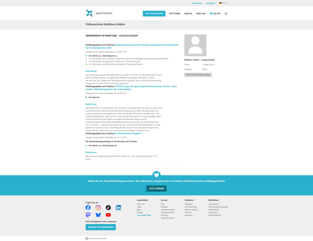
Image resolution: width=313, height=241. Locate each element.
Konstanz (111, 35)
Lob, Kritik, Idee (144, 215)
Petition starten (154, 13)
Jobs (139, 207)
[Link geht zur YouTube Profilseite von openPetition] (108, 215)
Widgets (164, 207)
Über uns (141, 204)
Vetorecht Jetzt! (167, 218)
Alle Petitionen (191, 207)
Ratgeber (188, 204)
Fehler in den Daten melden (198, 75)
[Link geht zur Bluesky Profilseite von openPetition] (98, 215)
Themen (188, 212)
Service (188, 13)
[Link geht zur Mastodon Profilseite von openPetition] (88, 215)
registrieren (197, 3)
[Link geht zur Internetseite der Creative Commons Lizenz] (87, 238)
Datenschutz (213, 210)
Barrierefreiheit (214, 215)
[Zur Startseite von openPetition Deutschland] (99, 13)
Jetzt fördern (156, 188)
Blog (139, 210)
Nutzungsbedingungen (218, 207)
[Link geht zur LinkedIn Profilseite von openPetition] (118, 207)
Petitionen (175, 13)
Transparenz (213, 204)
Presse (140, 212)
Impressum (213, 212)
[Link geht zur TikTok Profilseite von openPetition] (108, 207)
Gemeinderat (94, 35)
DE (223, 3)
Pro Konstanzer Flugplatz (128, 133)
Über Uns (201, 13)
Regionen (189, 215)
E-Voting (164, 215)
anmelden (210, 3)
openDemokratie (168, 210)
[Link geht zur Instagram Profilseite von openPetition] (98, 207)
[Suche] (226, 13)
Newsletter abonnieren (100, 227)
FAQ (162, 204)
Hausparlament (167, 212)
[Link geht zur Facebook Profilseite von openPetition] (88, 207)
